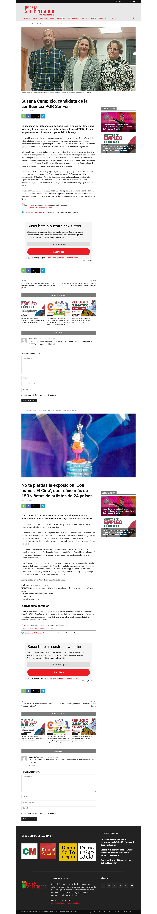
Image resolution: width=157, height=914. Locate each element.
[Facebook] (116, 1)
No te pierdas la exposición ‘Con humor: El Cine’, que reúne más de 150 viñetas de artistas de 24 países (38, 285)
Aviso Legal (51, 258)
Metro (93, 18)
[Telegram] (123, 1)
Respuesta (32, 347)
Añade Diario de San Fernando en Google (37, 208)
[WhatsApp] (130, 1)
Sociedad (103, 18)
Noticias (26, 18)
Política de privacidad (100, 912)
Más (111, 18)
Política (84, 18)
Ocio (35, 18)
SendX (90, 260)
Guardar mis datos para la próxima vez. (40, 395)
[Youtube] (134, 1)
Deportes (61, 18)
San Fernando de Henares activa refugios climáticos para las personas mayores (82, 320)
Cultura (43, 18)
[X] (126, 1)
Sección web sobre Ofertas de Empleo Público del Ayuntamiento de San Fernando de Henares (32, 320)
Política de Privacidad (69, 258)
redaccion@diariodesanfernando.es (65, 903)
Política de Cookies (114, 912)
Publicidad (125, 912)
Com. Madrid (73, 18)
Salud (52, 18)
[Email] (38, 116)
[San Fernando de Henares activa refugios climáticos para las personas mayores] (84, 308)
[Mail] (119, 1)
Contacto (133, 912)
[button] (133, 18)
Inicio (23, 24)
